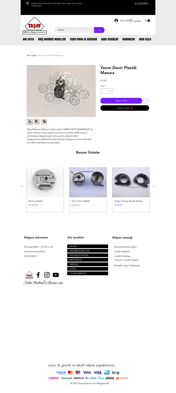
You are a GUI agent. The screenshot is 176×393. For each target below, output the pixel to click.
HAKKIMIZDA (74, 264)
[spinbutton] (106, 90)
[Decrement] (102, 90)
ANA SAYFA (73, 246)
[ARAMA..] (99, 30)
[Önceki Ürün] (22, 186)
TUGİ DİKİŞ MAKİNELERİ (78, 273)
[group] (88, 186)
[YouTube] (56, 275)
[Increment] (111, 90)
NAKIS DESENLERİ (76, 259)
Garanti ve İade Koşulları (126, 259)
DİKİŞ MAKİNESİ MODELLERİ (79, 250)
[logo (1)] (29, 275)
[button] (148, 20)
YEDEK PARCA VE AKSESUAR (79, 255)
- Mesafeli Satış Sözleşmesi (126, 265)
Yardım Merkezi (122, 251)
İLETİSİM (73, 268)
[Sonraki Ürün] (153, 186)
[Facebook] (38, 275)
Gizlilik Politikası (122, 256)
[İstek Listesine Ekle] (146, 101)
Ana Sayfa (31, 55)
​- (113, 246)
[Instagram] (47, 275)
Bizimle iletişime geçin (125, 246)
